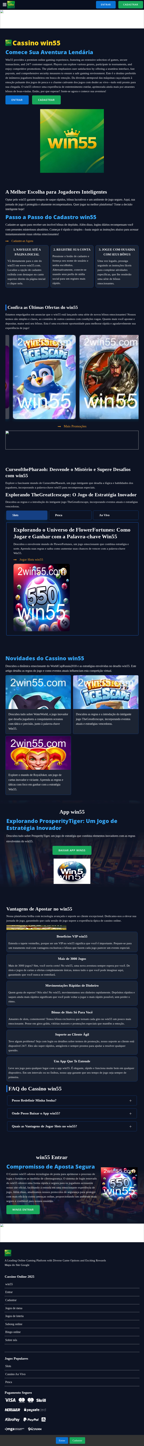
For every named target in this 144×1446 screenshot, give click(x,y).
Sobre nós (11, 1340)
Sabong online (13, 1324)
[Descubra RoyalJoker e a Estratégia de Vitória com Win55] (38, 752)
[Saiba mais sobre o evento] (72, 19)
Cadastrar (10, 1300)
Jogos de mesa (13, 1308)
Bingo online (13, 1332)
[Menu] (4, 4)
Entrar (9, 1292)
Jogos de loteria (14, 1316)
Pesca (8, 1382)
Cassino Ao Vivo (15, 1374)
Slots (8, 1366)
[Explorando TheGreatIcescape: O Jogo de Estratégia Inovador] (105, 691)
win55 (9, 1284)
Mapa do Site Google (17, 1264)
